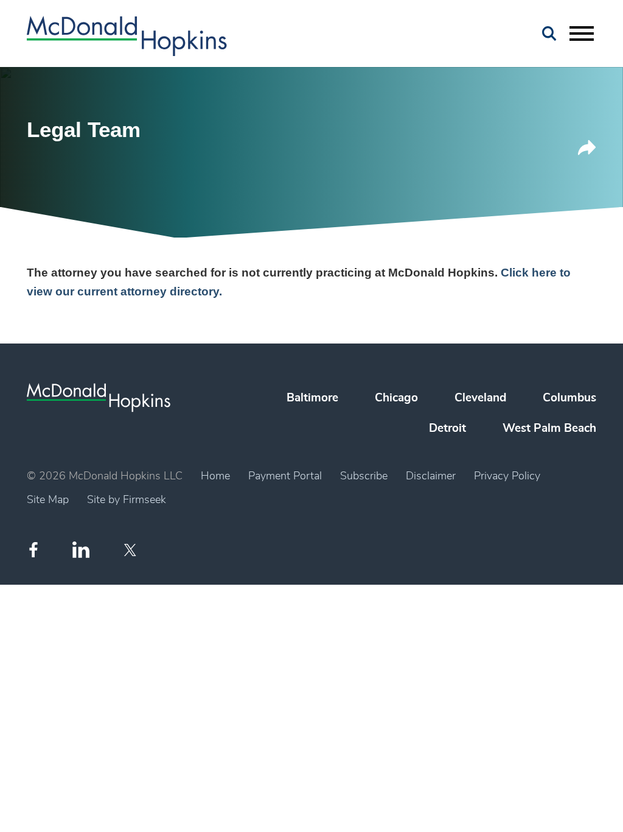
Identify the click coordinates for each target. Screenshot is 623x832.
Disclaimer (431, 476)
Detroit (447, 428)
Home (215, 476)
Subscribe (364, 476)
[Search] (549, 33)
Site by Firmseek (126, 500)
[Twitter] (132, 550)
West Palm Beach (549, 428)
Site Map (48, 500)
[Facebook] (33, 550)
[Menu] (581, 34)
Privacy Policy (507, 476)
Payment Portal (285, 476)
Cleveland (480, 398)
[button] (587, 152)
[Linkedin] (81, 549)
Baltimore (312, 398)
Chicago (396, 398)
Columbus (569, 398)
